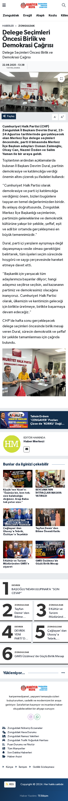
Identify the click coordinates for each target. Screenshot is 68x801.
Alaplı (40, 15)
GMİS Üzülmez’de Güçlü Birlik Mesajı (39, 656)
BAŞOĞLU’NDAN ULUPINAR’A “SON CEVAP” (35, 591)
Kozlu (53, 15)
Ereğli (27, 15)
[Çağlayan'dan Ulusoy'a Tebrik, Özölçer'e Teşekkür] (17, 517)
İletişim (23, 767)
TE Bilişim (43, 795)
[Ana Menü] (4, 5)
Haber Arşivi (14, 756)
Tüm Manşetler (16, 748)
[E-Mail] (27, 449)
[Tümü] (63, 672)
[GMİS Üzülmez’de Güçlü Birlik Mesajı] (50, 549)
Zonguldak (11, 15)
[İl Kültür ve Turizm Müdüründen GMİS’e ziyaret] (17, 549)
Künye (9, 767)
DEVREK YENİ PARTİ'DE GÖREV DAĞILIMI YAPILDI (21, 635)
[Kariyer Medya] (34, 5)
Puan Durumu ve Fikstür (21, 744)
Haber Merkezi (34, 441)
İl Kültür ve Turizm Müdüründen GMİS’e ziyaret (16, 563)
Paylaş (11, 116)
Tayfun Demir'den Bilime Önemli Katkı (22, 613)
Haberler (8, 26)
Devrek (16, 585)
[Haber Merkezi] (11, 443)
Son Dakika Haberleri (19, 752)
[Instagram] (31, 717)
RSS (11, 784)
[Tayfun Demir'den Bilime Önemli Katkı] (50, 517)
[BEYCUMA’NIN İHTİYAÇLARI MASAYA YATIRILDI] (50, 478)
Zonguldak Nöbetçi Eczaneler (25, 728)
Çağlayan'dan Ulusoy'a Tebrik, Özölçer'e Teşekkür (15, 531)
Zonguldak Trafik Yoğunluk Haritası (27, 740)
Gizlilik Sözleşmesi (43, 767)
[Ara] (64, 5)
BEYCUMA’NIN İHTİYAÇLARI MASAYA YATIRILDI (49, 492)
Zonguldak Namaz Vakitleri (23, 736)
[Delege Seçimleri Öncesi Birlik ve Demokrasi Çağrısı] (34, 92)
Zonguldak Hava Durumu (21, 732)
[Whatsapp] (37, 717)
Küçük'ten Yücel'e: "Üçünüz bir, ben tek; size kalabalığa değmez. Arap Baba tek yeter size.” (16, 495)
